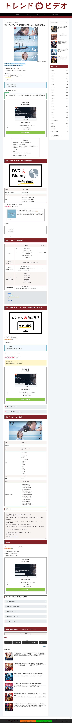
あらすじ (17, 149)
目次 (24, 140)
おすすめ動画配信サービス (56, 135)
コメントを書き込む (25, 633)
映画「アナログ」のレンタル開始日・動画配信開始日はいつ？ (26, 146)
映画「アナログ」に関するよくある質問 (23, 152)
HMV (9, 298)
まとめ (15, 151)
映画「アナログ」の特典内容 (19, 144)
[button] (43, 642)
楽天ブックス (10, 295)
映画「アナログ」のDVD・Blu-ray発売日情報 (22, 142)
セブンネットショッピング (13, 296)
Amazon (9, 293)
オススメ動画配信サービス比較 (44, 721)
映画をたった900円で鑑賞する (27, 721)
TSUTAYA (10, 300)
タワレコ (9, 302)
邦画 (6, 637)
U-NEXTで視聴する (25, 132)
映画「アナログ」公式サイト (13, 536)
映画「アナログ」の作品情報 (19, 147)
